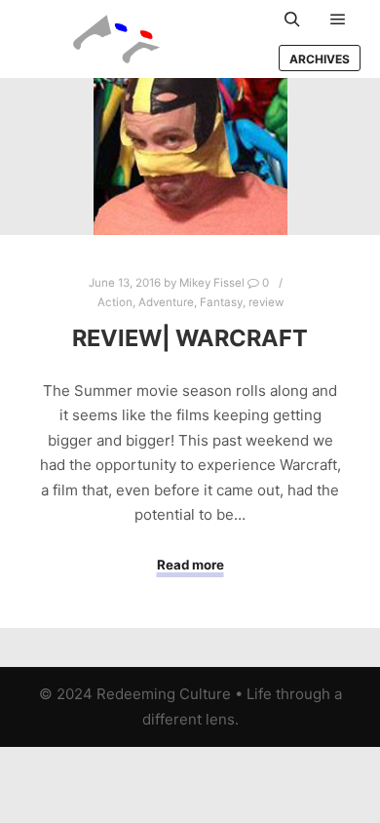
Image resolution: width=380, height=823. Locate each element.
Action (115, 302)
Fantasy (221, 302)
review (266, 302)
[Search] (292, 19)
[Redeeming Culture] (116, 39)
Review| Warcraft (190, 338)
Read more (190, 564)
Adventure (166, 302)
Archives (319, 59)
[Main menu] (338, 19)
